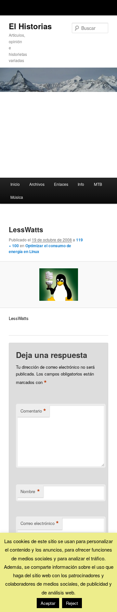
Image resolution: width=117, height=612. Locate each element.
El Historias (30, 26)
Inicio (15, 184)
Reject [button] (72, 603)
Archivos (37, 184)
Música (16, 197)
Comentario (33, 411)
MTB (98, 184)
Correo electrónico (39, 523)
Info (81, 184)
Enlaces (61, 184)
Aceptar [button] (48, 603)
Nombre (30, 491)
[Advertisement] (58, 134)
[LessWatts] (58, 284)
